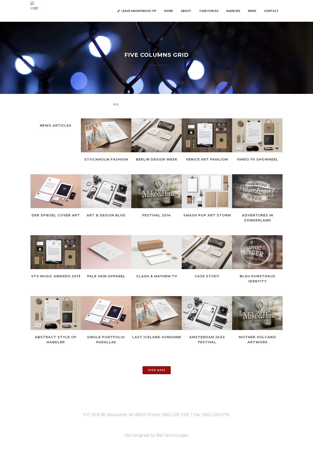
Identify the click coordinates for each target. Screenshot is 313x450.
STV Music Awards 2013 (55, 276)
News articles (55, 125)
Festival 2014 (156, 215)
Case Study (207, 276)
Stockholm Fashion (106, 159)
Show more (156, 370)
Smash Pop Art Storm (207, 215)
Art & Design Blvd (106, 215)
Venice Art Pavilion (207, 159)
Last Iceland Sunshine (156, 337)
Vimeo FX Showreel (257, 159)
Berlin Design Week (156, 159)
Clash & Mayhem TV (156, 276)
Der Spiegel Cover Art (56, 215)
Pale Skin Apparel (106, 276)
